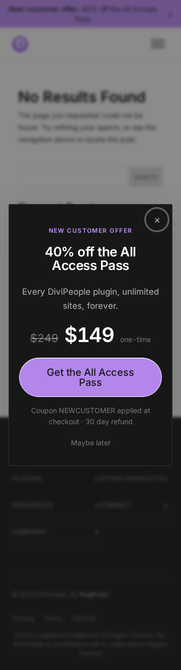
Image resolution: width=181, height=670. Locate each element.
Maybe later (91, 442)
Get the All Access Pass (90, 377)
